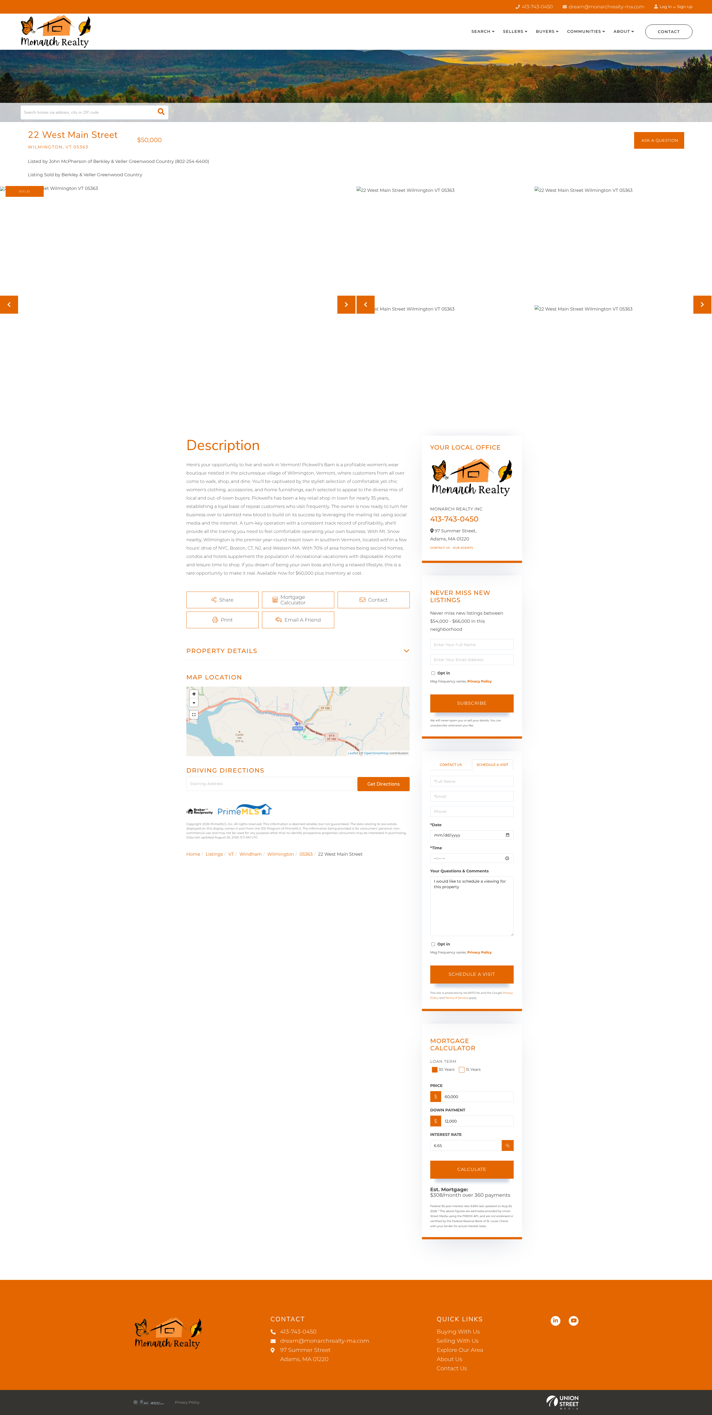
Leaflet (353, 753)
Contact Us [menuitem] (452, 1368)
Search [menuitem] (481, 31)
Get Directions (383, 784)
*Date (436, 824)
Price (436, 1085)
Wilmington (280, 854)
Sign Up (685, 6)
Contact (669, 31)
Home (193, 854)
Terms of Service (456, 998)
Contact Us (440, 548)
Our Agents (463, 548)
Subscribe (472, 703)
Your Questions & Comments (459, 870)
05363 (306, 854)
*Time (436, 847)
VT (231, 854)
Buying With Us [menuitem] (458, 1332)
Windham (250, 854)
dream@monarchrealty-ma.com (606, 7)
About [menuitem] (622, 31)
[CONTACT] (659, 140)
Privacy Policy (479, 681)
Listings (214, 854)
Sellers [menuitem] (513, 31)
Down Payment (447, 1110)
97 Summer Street (305, 1355)
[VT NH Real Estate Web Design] (562, 1402)
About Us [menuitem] (449, 1359)
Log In (665, 6)
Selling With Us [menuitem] (458, 1341)
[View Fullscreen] (194, 715)
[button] (161, 112)
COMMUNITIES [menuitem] (584, 31)
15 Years (473, 1069)
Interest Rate (446, 1134)
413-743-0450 (537, 7)
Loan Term (443, 1061)
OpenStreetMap (376, 753)
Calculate (471, 1169)
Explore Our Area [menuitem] (460, 1350)
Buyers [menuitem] (545, 31)
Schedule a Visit (492, 765)
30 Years (447, 1069)
